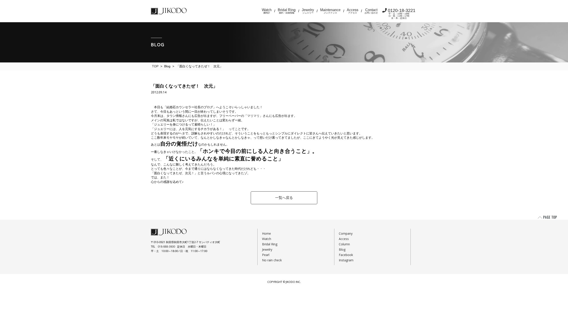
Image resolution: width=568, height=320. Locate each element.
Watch (267, 11)
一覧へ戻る (284, 198)
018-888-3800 (166, 246)
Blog (342, 249)
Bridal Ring (287, 11)
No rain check (272, 260)
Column (344, 244)
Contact (371, 11)
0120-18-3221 (401, 13)
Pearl (265, 255)
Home (266, 233)
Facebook (346, 255)
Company (346, 233)
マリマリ (253, 116)
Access (352, 11)
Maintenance (330, 11)
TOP (155, 66)
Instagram (346, 260)
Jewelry (308, 11)
